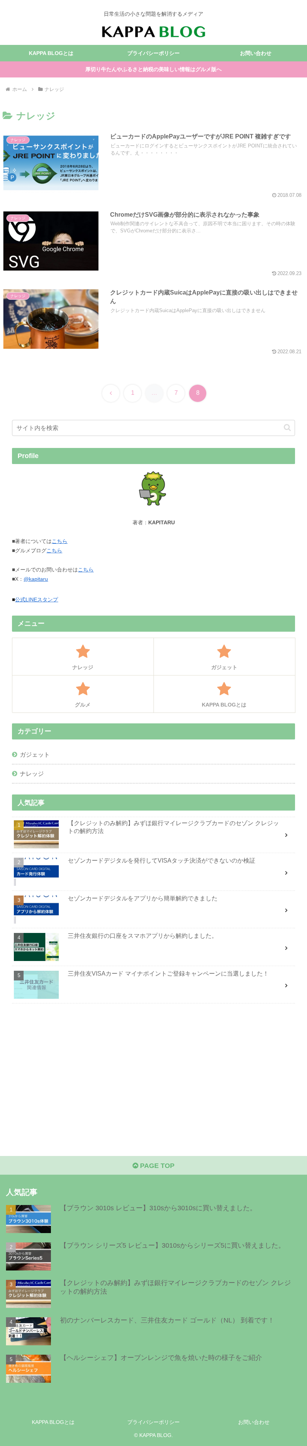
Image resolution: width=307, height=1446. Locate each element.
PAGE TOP (156, 1165)
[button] (287, 427)
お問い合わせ (254, 1422)
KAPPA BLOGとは (53, 1422)
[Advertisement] (153, 1068)
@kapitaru (36, 579)
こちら (59, 541)
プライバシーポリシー (153, 1422)
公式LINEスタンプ (36, 599)
